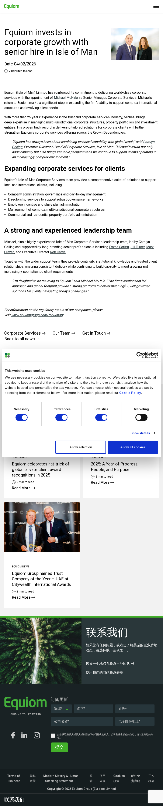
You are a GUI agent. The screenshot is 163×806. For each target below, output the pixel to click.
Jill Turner (138, 247)
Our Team (62, 333)
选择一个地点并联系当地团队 (108, 664)
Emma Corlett (119, 247)
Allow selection (80, 447)
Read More (21, 488)
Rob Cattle (58, 252)
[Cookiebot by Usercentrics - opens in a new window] (139, 355)
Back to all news (20, 338)
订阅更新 (59, 699)
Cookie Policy (130, 393)
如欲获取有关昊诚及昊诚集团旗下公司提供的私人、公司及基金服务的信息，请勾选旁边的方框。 (105, 736)
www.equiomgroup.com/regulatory (37, 315)
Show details (140, 433)
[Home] (9, 5)
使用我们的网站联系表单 (105, 672)
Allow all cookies (132, 447)
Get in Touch (94, 333)
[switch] (61, 417)
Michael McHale (66, 98)
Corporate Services (23, 333)
